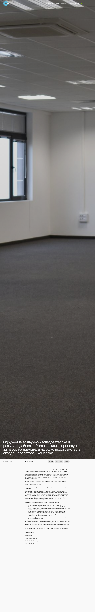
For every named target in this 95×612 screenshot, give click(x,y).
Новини (57, 3)
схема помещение (29, 543)
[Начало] (6, 3)
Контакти (76, 3)
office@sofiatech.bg (30, 521)
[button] (89, 3)
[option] (47, 576)
